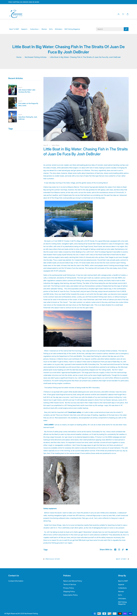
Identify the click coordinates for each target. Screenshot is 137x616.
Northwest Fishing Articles (35, 57)
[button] (127, 14)
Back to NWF (123, 581)
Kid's (120, 595)
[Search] (126, 29)
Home (18, 57)
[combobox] (112, 29)
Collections (122, 588)
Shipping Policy (69, 591)
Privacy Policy (68, 588)
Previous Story (53, 559)
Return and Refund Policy (72, 581)
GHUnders (122, 599)
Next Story (121, 559)
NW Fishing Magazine (122, 603)
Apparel (121, 584)
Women (121, 591)
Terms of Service (69, 584)
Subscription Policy (70, 595)
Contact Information (15, 581)
